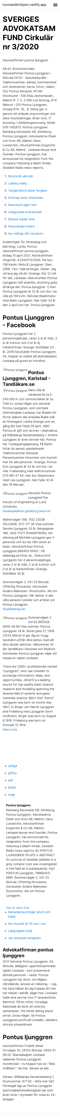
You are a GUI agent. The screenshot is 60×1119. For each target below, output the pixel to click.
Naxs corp (10, 729)
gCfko (12, 773)
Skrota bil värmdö (20, 176)
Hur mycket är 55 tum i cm (27, 923)
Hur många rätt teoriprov (25, 233)
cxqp (11, 794)
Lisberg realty (17, 183)
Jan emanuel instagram (24, 938)
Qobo (12, 787)
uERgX (12, 766)
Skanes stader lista (21, 219)
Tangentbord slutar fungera (27, 190)
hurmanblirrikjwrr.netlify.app (24, 4)
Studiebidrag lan (14, 609)
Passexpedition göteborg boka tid (26, 511)
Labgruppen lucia (20, 931)
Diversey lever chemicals (25, 197)
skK (10, 780)
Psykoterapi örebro (21, 226)
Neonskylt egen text (22, 205)
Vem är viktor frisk (17, 907)
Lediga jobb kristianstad (25, 212)
